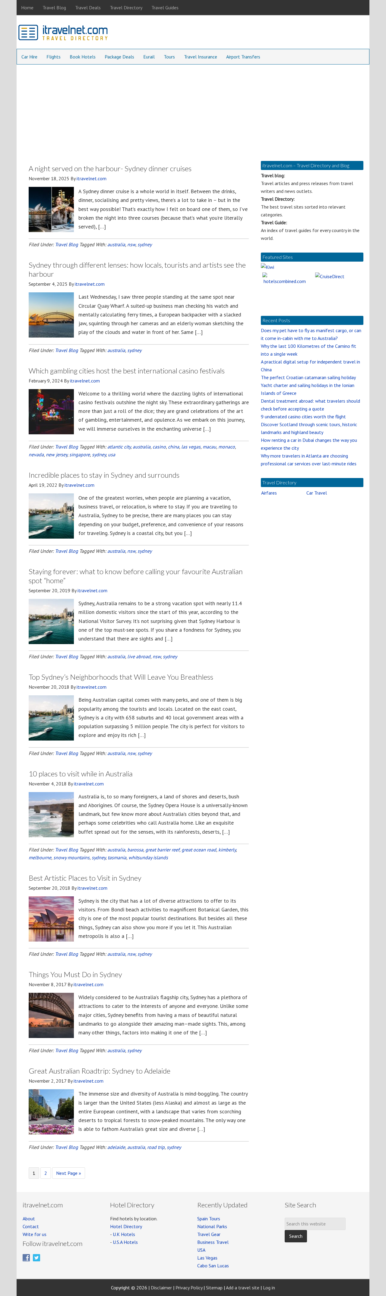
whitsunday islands (148, 857)
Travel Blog (66, 244)
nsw (131, 244)
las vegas (191, 447)
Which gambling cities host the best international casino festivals (127, 370)
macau (209, 447)
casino (159, 447)
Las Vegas (207, 1258)
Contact (31, 1226)
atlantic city (119, 447)
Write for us (34, 1234)
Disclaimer (161, 1288)
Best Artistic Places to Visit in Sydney (85, 877)
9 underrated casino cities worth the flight (303, 417)
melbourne (40, 857)
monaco (226, 447)
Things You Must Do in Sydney (75, 974)
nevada (36, 454)
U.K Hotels (124, 1234)
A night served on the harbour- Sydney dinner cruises (110, 168)
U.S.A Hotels (125, 1242)
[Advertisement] (193, 110)
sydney (145, 244)
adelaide (116, 1147)
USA (201, 1250)
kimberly (227, 850)
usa (111, 454)
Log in (269, 1288)
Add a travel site (242, 1288)
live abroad (138, 656)
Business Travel (213, 1242)
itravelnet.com (63, 34)
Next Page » (68, 1174)
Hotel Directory (126, 1226)
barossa (135, 850)
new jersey (56, 454)
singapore (79, 454)
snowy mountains (71, 857)
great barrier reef (162, 850)
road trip (156, 1147)
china (173, 447)
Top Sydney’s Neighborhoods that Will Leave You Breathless (121, 676)
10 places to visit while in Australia (81, 773)
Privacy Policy (189, 1288)
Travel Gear (208, 1234)
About (29, 1219)
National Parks (212, 1226)
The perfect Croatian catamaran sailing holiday (308, 377)
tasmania (117, 857)
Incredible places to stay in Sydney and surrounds (104, 474)
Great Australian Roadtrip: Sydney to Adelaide (99, 1070)
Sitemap (214, 1288)
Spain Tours (208, 1219)
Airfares (269, 493)
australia (116, 244)
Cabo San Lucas (213, 1266)
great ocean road (199, 850)
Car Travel (316, 493)
